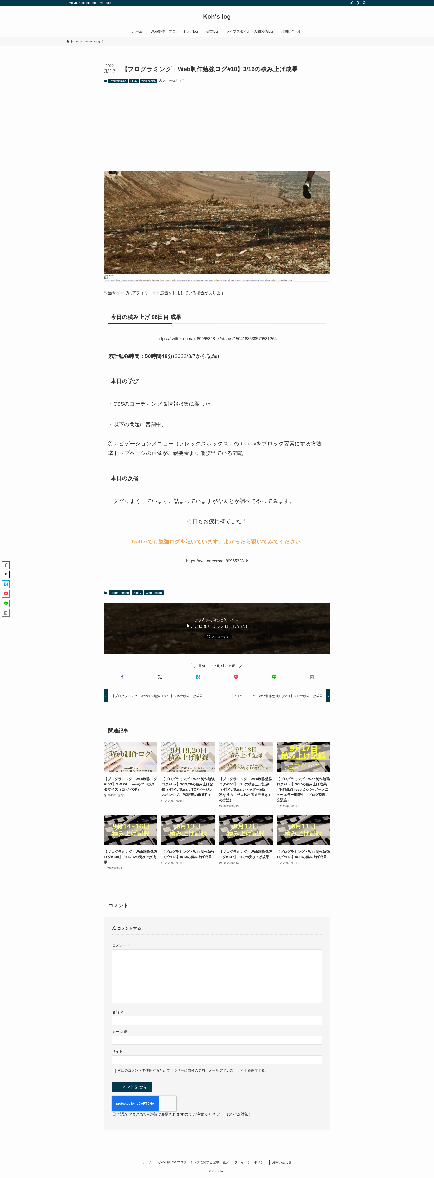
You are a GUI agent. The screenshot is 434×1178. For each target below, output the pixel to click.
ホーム (147, 1162)
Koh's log (217, 17)
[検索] (364, 3)
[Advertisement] (217, 127)
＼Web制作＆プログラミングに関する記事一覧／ (193, 1162)
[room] (358, 3)
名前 (118, 1012)
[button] (122, 676)
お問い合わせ (282, 1162)
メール (119, 1032)
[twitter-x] (351, 3)
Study (133, 80)
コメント (121, 945)
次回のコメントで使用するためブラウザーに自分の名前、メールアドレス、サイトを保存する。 (192, 1070)
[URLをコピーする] (312, 676)
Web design (148, 80)
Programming (118, 80)
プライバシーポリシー (250, 1162)
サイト (117, 1051)
